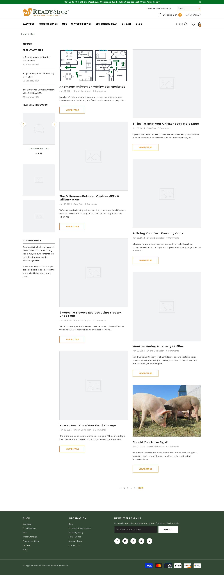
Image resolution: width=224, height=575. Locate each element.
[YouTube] (141, 541)
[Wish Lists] (194, 24)
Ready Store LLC (61, 565)
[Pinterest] (133, 541)
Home (24, 34)
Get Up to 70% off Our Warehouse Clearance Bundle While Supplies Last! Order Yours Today (112, 1)
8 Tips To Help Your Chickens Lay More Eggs (166, 123)
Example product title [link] (39, 148)
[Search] (189, 8)
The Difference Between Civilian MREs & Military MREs (89, 198)
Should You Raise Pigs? (150, 442)
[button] (23, 124)
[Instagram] (125, 541)
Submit (168, 529)
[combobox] (186, 8)
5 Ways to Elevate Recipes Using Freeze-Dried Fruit (90, 314)
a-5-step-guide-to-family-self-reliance (92, 86)
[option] (39, 135)
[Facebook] (117, 541)
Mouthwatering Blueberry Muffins (158, 346)
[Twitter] (149, 541)
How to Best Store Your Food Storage (87, 425)
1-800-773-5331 (163, 8)
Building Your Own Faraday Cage (158, 233)
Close (200, 2)
